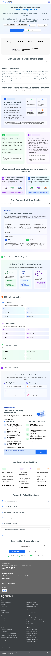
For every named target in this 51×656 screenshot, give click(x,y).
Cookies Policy (11, 653)
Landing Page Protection (31, 606)
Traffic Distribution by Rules (6, 622)
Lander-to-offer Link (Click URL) (32, 604)
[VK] (12, 568)
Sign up (4, 590)
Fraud (2, 645)
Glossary (2, 608)
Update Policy (3, 610)
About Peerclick (4, 652)
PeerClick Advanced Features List (7, 643)
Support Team (4, 606)
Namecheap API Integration (31, 633)
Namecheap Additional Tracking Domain (9, 637)
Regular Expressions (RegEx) (6, 647)
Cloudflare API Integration (31, 629)
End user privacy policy (34, 652)
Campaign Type (4, 620)
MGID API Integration (30, 635)
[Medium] (6, 578)
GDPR (27, 652)
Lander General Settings (31, 602)
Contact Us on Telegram (34, 551)
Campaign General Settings (6, 618)
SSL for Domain (4, 631)
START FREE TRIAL (17, 30)
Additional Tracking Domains (6, 629)
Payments (3, 604)
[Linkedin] (7, 568)
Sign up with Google (34, 30)
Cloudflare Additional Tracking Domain (8, 633)
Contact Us (41, 452)
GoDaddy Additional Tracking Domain (8, 635)
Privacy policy (12, 652)
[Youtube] (3, 568)
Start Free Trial (16, 551)
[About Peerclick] (6, 2)
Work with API (3, 649)
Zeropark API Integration (31, 641)
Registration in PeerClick (6, 602)
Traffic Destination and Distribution (8, 624)
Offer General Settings (31, 612)
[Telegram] (9, 568)
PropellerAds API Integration (32, 639)
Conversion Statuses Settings (32, 617)
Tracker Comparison (5, 612)
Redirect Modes (29, 623)
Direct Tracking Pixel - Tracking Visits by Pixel (35, 619)
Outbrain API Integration (31, 637)
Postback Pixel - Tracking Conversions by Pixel (35, 621)
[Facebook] (14, 568)
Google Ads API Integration (31, 631)
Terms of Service (20, 652)
